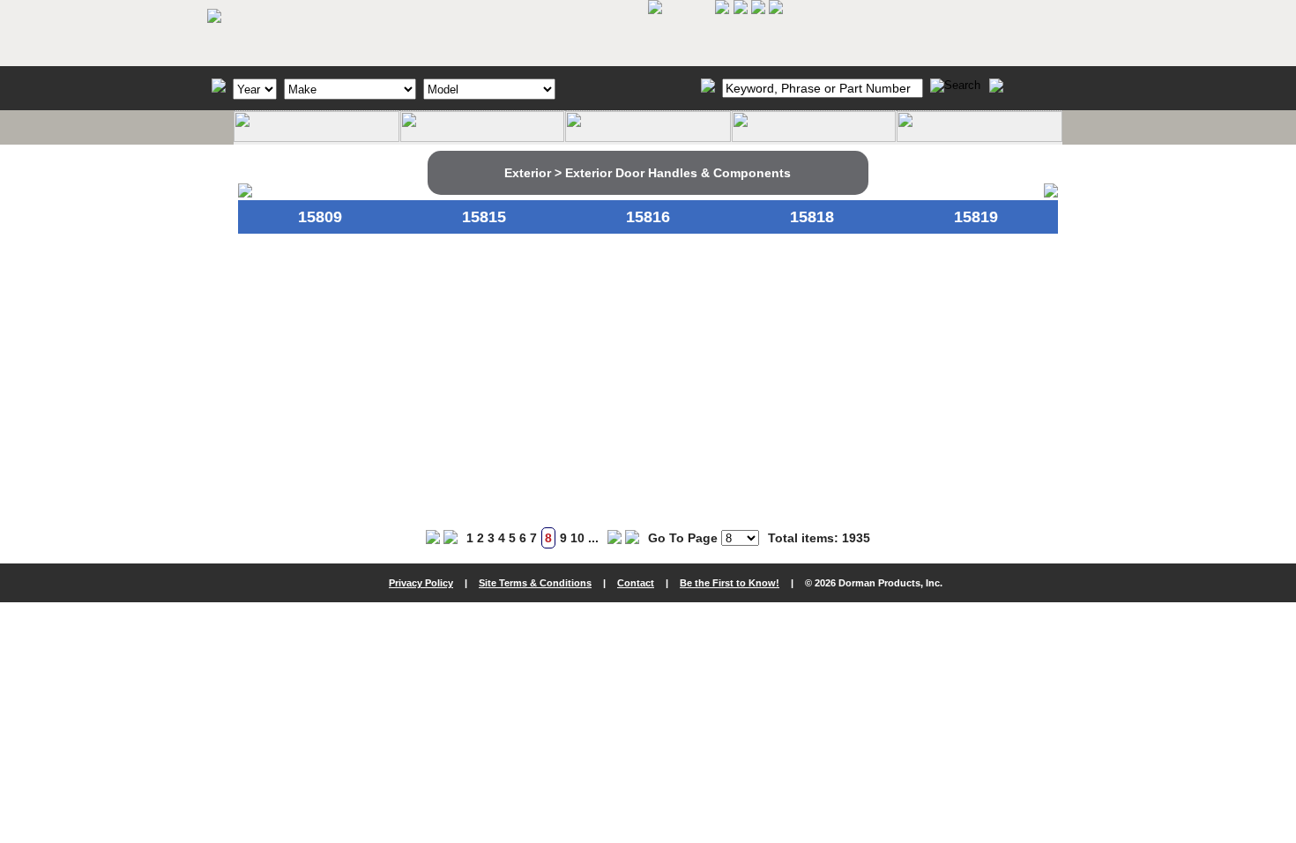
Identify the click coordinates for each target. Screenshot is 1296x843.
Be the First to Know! (729, 583)
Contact (635, 583)
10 (577, 538)
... (593, 538)
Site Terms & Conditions (535, 583)
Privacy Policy (421, 583)
